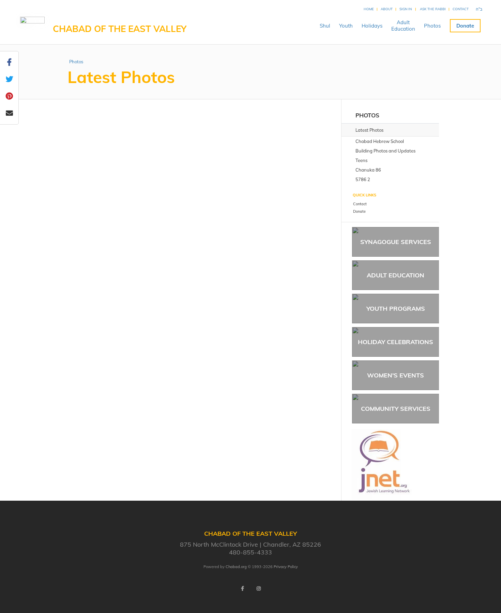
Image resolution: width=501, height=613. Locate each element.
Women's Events (395, 375)
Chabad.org (236, 566)
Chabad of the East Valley (119, 28)
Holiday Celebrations (395, 342)
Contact (461, 9)
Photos (432, 25)
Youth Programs (395, 308)
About (387, 9)
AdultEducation (403, 25)
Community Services (395, 409)
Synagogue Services (395, 242)
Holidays (372, 25)
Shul (325, 25)
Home (369, 9)
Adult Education (395, 275)
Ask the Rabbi (433, 9)
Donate (465, 25)
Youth (346, 25)
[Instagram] (258, 588)
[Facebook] (242, 588)
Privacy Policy (286, 566)
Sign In (405, 9)
